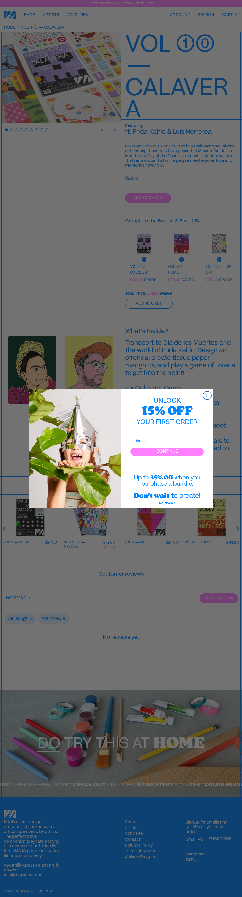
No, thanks (167, 503)
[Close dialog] (207, 395)
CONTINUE (167, 451)
